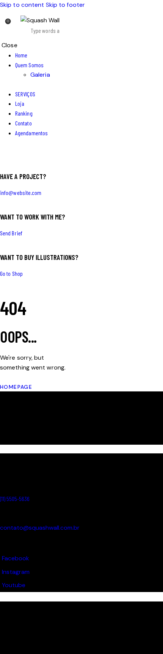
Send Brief (11, 233)
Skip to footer (65, 5)
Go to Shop (11, 273)
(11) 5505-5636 (15, 498)
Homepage (16, 386)
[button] (77, 26)
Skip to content (22, 5)
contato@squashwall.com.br (40, 528)
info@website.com (21, 192)
